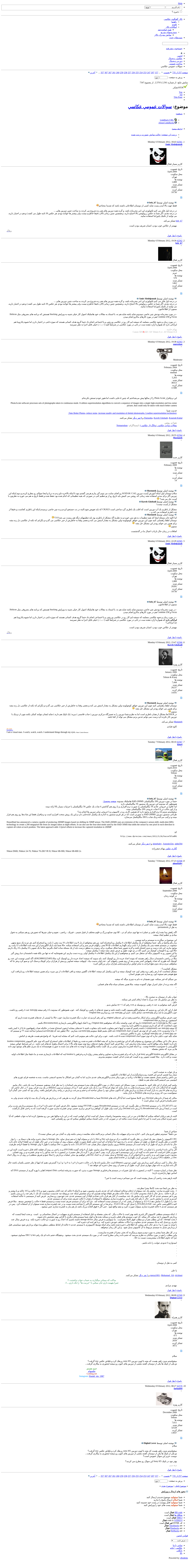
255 (137, 72)
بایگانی (179, 1550)
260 (117, 72)
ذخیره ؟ (176, 12)
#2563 (179, 342)
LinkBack (179, 114)
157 (156, 72)
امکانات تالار (171, 27)
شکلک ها (178, 1515)
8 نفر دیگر (137, 418)
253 (145, 72)
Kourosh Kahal (175, 418)
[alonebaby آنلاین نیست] (166, 883)
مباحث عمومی (175, 64)
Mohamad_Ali (167, 1275)
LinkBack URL (167, 120)
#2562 (179, 240)
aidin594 (178, 844)
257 (129, 72)
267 (110, 72)
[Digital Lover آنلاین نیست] (163, 1317)
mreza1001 (155, 1275)
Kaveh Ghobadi (161, 418)
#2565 (179, 541)
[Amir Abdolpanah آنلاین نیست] (158, 164)
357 (102, 72)
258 (125, 72)
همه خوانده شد (164, 29)
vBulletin (184, 1558)
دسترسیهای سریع (169, 32)
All (181, 95)
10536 (178, 87)
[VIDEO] (178, 1520)
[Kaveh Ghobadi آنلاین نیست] (166, 664)
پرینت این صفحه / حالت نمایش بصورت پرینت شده (154, 134)
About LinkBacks (166, 123)
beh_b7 (179, 221)
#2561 (179, 142)
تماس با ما (177, 1545)
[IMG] (179, 1518)
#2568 (179, 861)
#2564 (179, 435)
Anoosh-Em (168, 844)
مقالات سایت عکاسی (167, 425)
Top (180, 92)
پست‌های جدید (175, 37)
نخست (167, 72)
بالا (181, 1553)
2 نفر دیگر (143, 1275)
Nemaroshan (122, 425)
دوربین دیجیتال (175, 61)
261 (114, 72)
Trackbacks (174, 1525)
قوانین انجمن (182, 1536)
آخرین (92, 72)
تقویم (174, 24)
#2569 (179, 1295)
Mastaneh (178, 722)
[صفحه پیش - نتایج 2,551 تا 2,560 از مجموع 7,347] (162, 72)
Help (180, 3)
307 (106, 72)
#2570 (179, 1386)
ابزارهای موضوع (177, 129)
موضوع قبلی (180, 1486)
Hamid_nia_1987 (96, 1376)
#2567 (179, 742)
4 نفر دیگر (145, 844)
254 (141, 72)
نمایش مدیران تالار (162, 35)
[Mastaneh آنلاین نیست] (166, 457)
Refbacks (175, 1531)
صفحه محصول (109, 801)
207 (152, 72)
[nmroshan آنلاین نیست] (164, 360)
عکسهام (92, 1371)
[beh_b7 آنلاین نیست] (165, 260)
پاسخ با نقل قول (174, 235)
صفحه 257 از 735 (180, 72)
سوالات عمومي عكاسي (150, 106)
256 (133, 72)
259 (121, 72)
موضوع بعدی (167, 1486)
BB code (178, 1512)
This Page (178, 97)
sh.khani (178, 1275)
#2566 (179, 642)
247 (148, 72)
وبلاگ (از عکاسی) (148, 425)
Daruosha (148, 418)
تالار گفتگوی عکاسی (173, 19)
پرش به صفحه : (175, 77)
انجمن (179, 56)
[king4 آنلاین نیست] (163, 760)
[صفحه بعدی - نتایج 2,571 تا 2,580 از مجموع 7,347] (97, 72)
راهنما (174, 22)
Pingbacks (174, 1528)
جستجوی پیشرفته (174, 48)
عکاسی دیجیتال (175, 58)
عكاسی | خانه (176, 1548)
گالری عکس (171, 848)
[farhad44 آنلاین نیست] (164, 1405)
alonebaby (157, 844)
